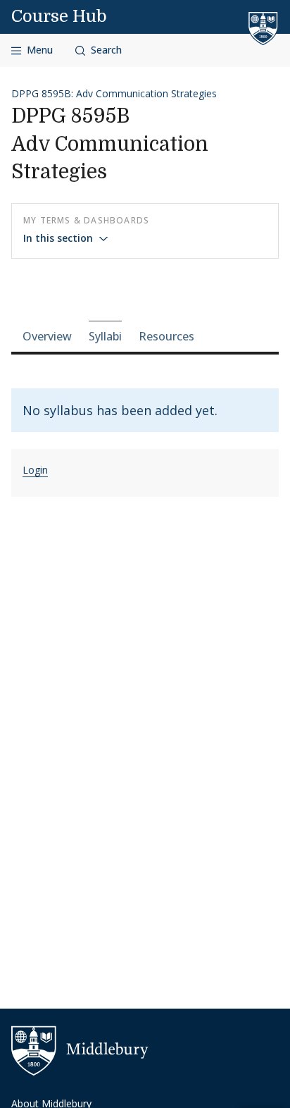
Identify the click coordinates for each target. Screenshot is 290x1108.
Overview (47, 336)
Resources (166, 336)
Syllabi (105, 336)
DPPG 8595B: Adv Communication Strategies (114, 93)
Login (35, 469)
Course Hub (59, 16)
